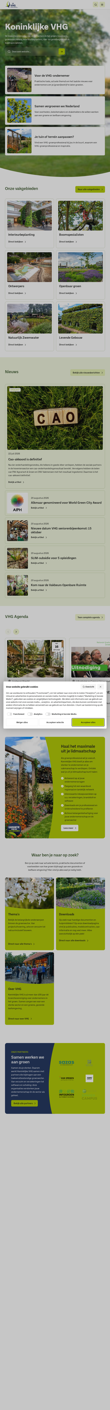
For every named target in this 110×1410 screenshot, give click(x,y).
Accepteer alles (88, 722)
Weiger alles (22, 722)
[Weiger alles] (100, 686)
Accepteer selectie (55, 722)
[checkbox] (15, 714)
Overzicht (89, 686)
